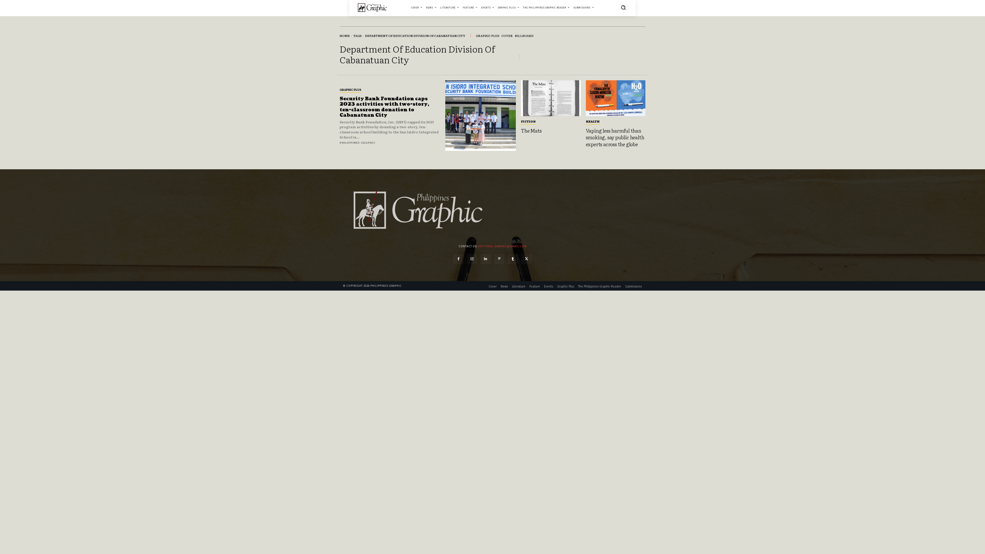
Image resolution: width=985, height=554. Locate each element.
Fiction (528, 121)
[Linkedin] (486, 259)
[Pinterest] (499, 259)
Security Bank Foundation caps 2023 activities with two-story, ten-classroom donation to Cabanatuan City (384, 107)
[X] (526, 259)
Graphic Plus (350, 89)
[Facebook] (458, 259)
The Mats (531, 130)
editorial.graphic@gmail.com (502, 246)
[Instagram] (472, 259)
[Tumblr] (513, 259)
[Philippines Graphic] (372, 7)
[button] (623, 7)
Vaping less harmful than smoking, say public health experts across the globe (615, 137)
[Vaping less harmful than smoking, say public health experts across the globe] (616, 98)
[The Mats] (551, 98)
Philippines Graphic (358, 142)
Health (593, 121)
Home (345, 35)
